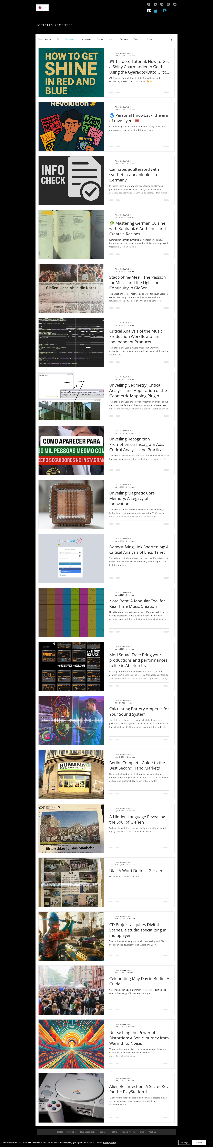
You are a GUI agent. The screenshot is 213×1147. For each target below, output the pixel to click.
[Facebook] (148, 4)
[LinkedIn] (161, 4)
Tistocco (137, 39)
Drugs (149, 39)
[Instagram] (168, 4)
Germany (124, 39)
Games (100, 39)
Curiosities (86, 39)
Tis (58, 39)
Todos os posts (44, 39)
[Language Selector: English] (42, 7)
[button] (155, 10)
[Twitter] (155, 4)
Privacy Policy (109, 1142)
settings (184, 1142)
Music (111, 39)
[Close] (209, 1142)
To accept (199, 1142)
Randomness (71, 39)
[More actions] (169, 54)
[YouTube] (174, 4)
